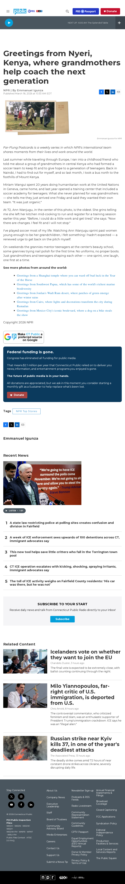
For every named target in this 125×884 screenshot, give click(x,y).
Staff (49, 813)
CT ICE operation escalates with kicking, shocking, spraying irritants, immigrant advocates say (63, 568)
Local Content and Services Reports (106, 851)
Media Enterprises (57, 835)
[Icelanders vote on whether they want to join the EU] (25, 661)
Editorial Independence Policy (104, 833)
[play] (9, 22)
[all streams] (120, 22)
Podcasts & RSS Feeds (80, 798)
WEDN (17, 826)
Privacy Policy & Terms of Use (80, 862)
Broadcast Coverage (102, 802)
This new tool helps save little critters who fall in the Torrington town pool (63, 553)
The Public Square (106, 858)
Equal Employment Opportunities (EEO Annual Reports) (82, 842)
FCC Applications (105, 817)
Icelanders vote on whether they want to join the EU (85, 655)
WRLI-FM (11, 834)
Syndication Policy (106, 823)
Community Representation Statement (80, 815)
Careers (51, 841)
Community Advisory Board (55, 827)
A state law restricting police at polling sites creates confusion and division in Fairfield (62, 524)
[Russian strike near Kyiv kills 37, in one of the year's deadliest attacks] (25, 748)
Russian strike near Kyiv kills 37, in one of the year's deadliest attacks (84, 744)
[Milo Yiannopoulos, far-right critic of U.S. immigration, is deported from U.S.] (25, 695)
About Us (52, 790)
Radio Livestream (81, 806)
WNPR (22, 831)
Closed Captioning (106, 810)
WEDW (26, 826)
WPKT (30, 831)
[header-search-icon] (67, 11)
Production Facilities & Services (107, 842)
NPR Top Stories (26, 411)
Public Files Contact (16, 837)
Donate (112, 11)
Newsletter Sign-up (82, 790)
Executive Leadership (53, 805)
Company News (56, 797)
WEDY (10, 829)
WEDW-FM (12, 831)
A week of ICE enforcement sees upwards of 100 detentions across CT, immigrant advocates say (65, 539)
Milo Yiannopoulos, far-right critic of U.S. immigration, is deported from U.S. (82, 694)
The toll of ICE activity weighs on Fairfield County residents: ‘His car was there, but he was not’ (62, 583)
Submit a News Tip (57, 862)
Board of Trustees (57, 819)
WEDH (10, 826)
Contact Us (53, 848)
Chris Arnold (57, 708)
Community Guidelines (78, 824)
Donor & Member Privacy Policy (81, 853)
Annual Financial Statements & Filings (105, 793)
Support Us (53, 855)
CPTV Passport (79, 832)
